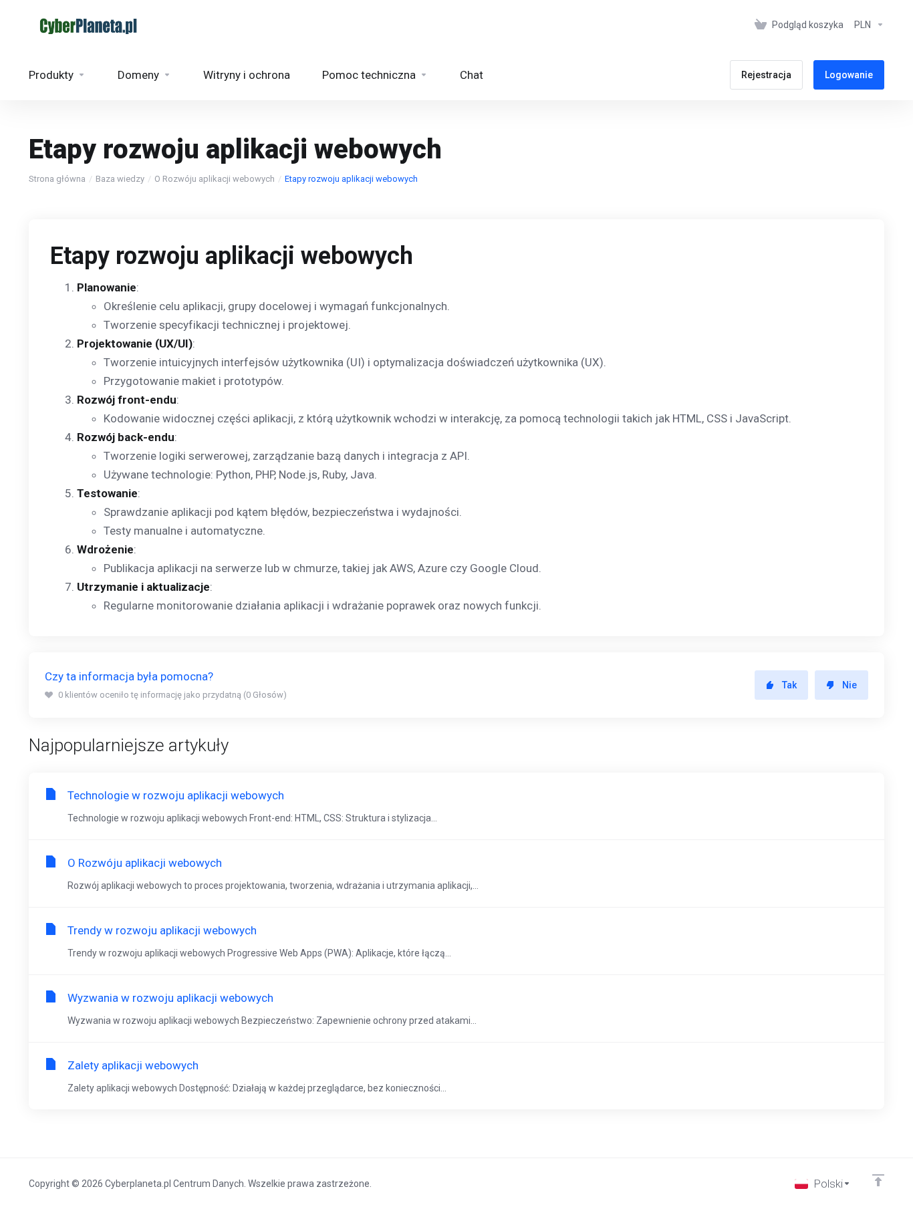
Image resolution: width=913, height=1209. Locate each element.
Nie (849, 685)
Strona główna (57, 179)
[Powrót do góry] (878, 1180)
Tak (789, 685)
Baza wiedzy (120, 179)
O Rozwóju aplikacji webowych (214, 179)
